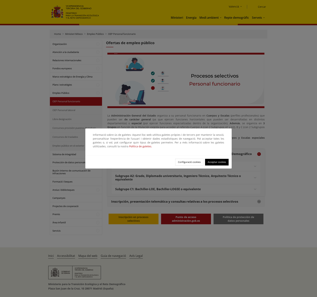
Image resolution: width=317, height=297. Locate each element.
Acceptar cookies (217, 162)
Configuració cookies (189, 162)
